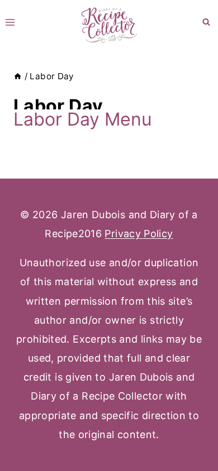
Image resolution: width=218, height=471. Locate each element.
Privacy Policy (139, 233)
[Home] (17, 76)
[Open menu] (10, 22)
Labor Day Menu (82, 119)
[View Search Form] (206, 22)
